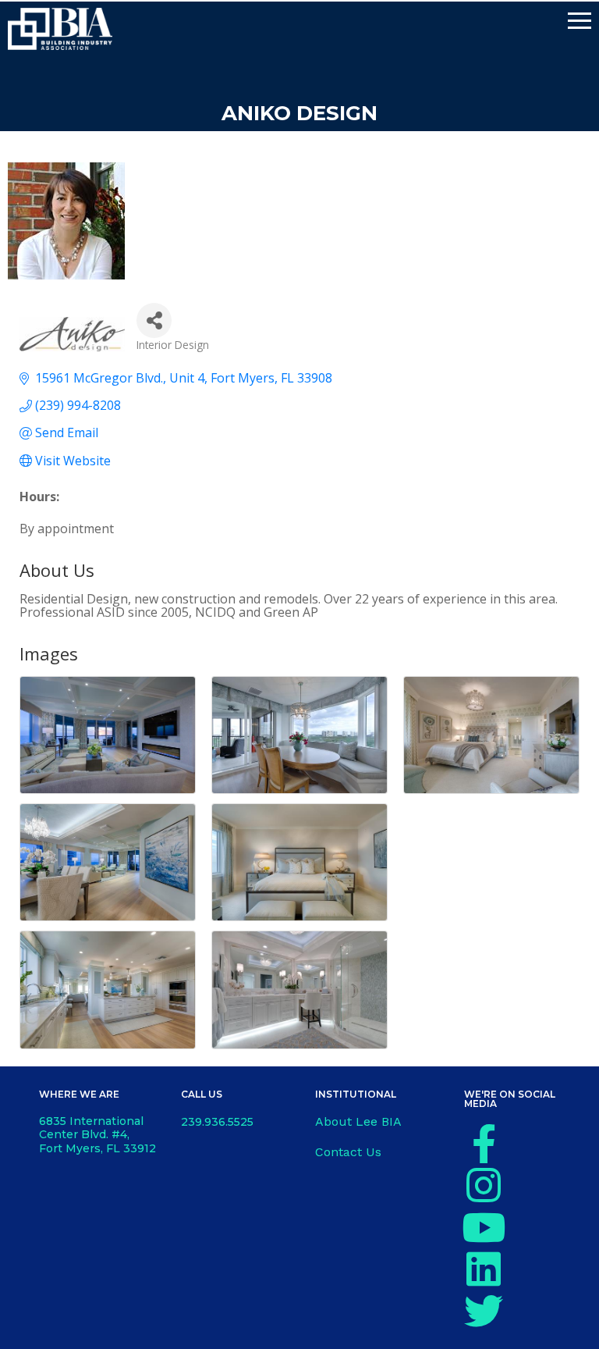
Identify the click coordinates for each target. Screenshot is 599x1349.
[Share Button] (154, 320)
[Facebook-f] (483, 1143)
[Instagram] (483, 1185)
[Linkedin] (483, 1268)
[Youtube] (483, 1227)
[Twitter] (483, 1310)
